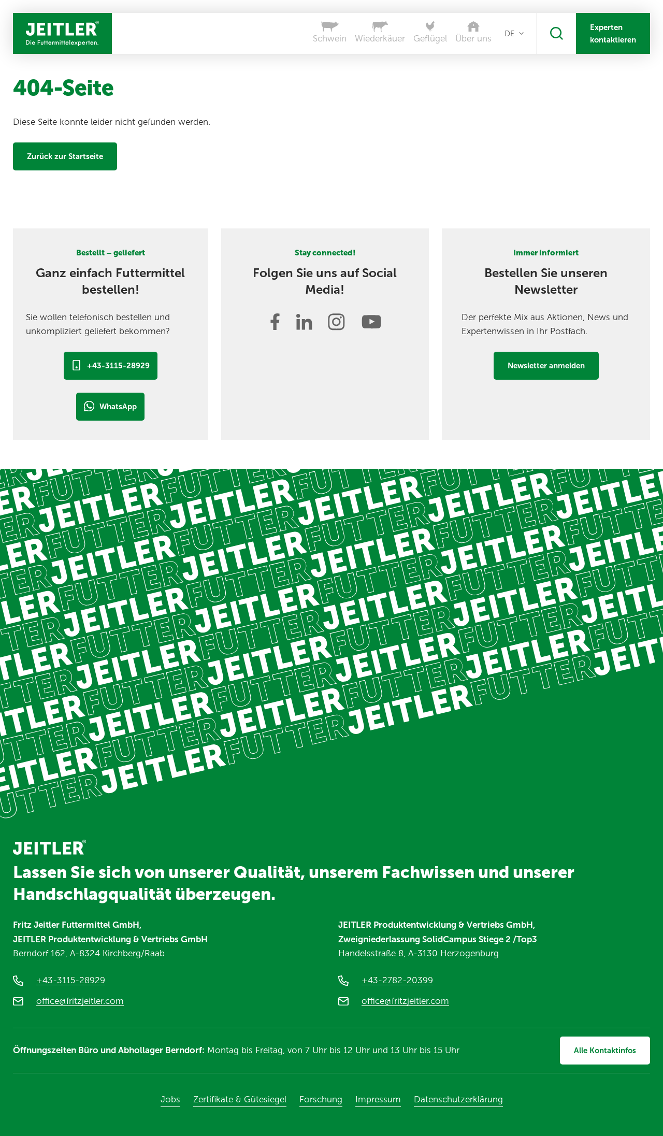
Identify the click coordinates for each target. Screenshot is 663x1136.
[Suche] (556, 33)
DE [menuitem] (510, 33)
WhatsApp (118, 406)
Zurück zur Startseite (65, 156)
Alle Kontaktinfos (605, 1050)
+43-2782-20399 (397, 980)
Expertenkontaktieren (613, 34)
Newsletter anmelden (546, 365)
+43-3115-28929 (118, 365)
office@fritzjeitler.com (80, 1001)
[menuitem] (514, 33)
